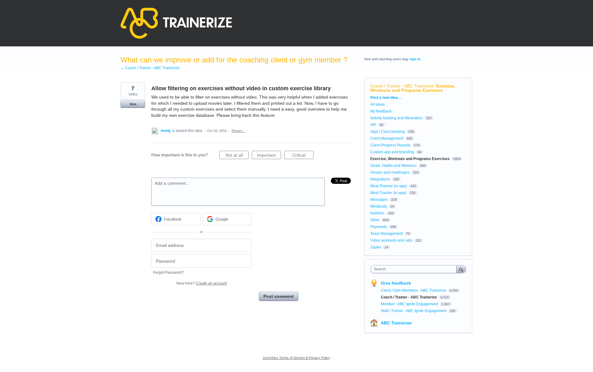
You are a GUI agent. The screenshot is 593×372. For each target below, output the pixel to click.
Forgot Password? (168, 272)
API (373, 125)
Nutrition (377, 213)
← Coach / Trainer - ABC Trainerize (149, 68)
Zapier (375, 247)
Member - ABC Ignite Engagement (410, 304)
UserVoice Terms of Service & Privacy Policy (296, 358)
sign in (415, 59)
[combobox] (414, 269)
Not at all (237, 156)
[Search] (461, 269)
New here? (201, 283)
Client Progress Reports (390, 145)
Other (375, 220)
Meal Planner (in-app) (388, 186)
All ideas (377, 104)
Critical (302, 156)
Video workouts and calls (391, 240)
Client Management (386, 138)
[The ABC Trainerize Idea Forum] (176, 23)
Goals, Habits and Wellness (393, 165)
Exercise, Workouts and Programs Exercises (412, 88)
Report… (238, 131)
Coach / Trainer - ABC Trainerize (402, 85)
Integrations (380, 179)
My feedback (381, 111)
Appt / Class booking (387, 131)
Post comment (278, 296)
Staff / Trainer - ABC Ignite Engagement (414, 311)
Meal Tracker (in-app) (388, 193)
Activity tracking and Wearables (396, 118)
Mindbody (378, 206)
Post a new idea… (386, 97)
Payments (378, 227)
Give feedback (396, 283)
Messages (379, 199)
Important (269, 156)
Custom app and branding (392, 152)
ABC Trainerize (396, 322)
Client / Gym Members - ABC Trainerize (414, 290)
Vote (133, 104)
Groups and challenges (390, 172)
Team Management (386, 233)
